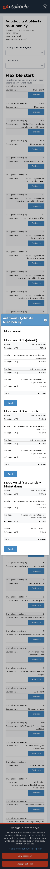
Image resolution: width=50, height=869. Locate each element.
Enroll (10, 403)
